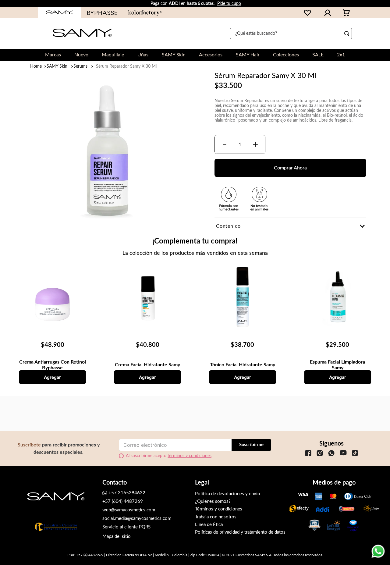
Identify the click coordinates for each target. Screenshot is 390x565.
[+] (255, 144)
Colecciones (286, 54)
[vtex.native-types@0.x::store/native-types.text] (308, 458)
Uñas (142, 54)
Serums (80, 66)
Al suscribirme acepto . (169, 456)
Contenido (228, 226)
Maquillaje (113, 54)
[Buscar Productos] (348, 33)
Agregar (52, 377)
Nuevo (81, 54)
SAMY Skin (174, 54)
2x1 (341, 54)
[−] (224, 144)
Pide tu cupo (229, 4)
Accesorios (210, 54)
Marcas (53, 54)
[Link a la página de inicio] (36, 66)
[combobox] (291, 33)
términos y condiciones (189, 456)
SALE (318, 54)
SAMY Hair (248, 54)
